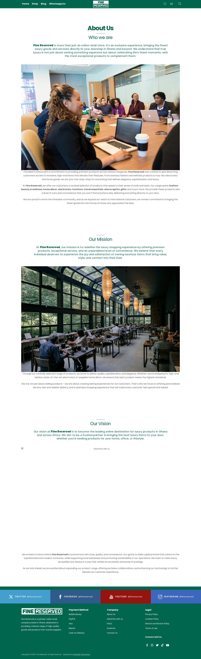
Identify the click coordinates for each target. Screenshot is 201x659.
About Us (111, 614)
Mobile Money (75, 614)
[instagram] (152, 645)
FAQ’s (109, 623)
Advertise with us (115, 619)
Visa (71, 623)
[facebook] (147, 645)
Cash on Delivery (77, 633)
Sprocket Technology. (81, 654)
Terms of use (151, 628)
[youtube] (167, 645)
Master (72, 628)
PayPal (72, 619)
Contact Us (112, 633)
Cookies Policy (152, 619)
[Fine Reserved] (101, 3)
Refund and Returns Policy (157, 623)
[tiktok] (162, 645)
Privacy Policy (151, 614)
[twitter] (157, 645)
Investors (111, 628)
